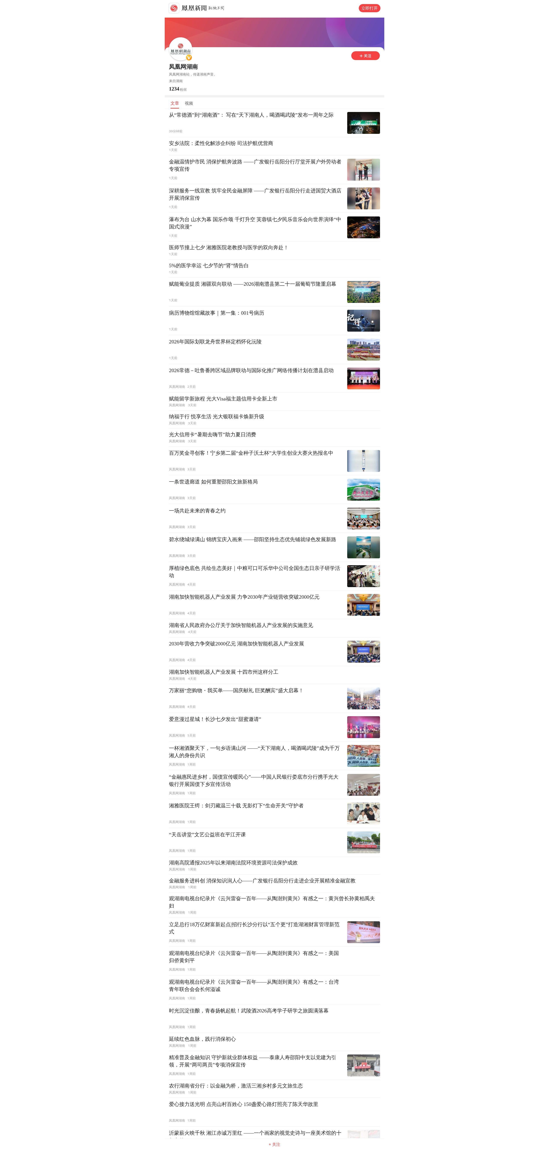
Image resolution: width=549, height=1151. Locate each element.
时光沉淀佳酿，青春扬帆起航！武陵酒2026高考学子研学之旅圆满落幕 (249, 1011)
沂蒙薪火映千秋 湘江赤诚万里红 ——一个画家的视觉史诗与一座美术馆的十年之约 (255, 1136)
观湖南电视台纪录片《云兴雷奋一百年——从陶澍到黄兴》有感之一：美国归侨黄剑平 (254, 956)
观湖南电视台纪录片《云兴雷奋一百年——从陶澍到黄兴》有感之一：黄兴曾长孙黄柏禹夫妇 (272, 902)
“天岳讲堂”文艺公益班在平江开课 (207, 834)
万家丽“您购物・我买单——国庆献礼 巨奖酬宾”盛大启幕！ (236, 690)
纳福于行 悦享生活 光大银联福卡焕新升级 (216, 416)
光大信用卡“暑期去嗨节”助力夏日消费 (212, 434)
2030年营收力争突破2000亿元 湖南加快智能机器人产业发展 (236, 643)
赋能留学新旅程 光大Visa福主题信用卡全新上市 (223, 399)
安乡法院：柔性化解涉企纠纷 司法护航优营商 (221, 143)
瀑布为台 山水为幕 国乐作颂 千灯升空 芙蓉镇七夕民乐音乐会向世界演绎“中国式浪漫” (255, 223)
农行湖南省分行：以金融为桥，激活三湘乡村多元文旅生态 (236, 1086)
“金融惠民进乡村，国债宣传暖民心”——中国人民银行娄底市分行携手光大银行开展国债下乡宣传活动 (253, 780)
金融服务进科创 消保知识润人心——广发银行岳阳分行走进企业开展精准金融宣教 (262, 881)
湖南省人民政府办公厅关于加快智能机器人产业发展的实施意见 (241, 625)
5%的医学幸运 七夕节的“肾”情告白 (209, 265)
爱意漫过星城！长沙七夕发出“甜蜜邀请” (215, 719)
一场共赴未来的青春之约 (197, 511)
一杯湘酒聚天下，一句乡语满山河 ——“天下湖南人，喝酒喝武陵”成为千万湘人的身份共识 (254, 751)
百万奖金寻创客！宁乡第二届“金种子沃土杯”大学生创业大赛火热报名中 (251, 453)
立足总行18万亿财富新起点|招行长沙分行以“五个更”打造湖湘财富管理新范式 (254, 928)
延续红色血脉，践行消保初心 (202, 1039)
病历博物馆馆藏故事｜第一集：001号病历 (216, 313)
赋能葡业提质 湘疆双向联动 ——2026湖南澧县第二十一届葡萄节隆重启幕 (252, 284)
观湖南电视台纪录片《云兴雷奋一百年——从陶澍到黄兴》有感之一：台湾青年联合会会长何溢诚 (254, 985)
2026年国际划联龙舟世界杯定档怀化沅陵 (215, 341)
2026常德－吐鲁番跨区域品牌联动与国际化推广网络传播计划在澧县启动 (251, 370)
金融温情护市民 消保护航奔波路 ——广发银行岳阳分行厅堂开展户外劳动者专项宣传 (255, 165)
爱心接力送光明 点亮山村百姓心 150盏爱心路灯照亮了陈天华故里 (243, 1104)
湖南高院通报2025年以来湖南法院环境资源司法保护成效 (233, 863)
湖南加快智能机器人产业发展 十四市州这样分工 (223, 672)
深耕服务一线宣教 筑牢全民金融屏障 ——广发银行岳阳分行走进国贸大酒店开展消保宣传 (255, 194)
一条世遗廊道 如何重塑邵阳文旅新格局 (213, 482)
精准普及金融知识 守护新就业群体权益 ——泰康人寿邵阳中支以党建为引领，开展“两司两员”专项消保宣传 (252, 1061)
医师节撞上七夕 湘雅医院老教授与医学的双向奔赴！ (229, 247)
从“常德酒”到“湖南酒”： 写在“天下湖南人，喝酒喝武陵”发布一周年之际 (251, 115)
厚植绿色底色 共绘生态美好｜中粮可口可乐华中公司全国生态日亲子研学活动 (254, 571)
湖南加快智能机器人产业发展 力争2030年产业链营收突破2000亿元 (244, 597)
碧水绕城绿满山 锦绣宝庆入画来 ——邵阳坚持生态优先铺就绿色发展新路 (252, 539)
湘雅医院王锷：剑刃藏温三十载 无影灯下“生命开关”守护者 (236, 805)
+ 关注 (274, 1144)
